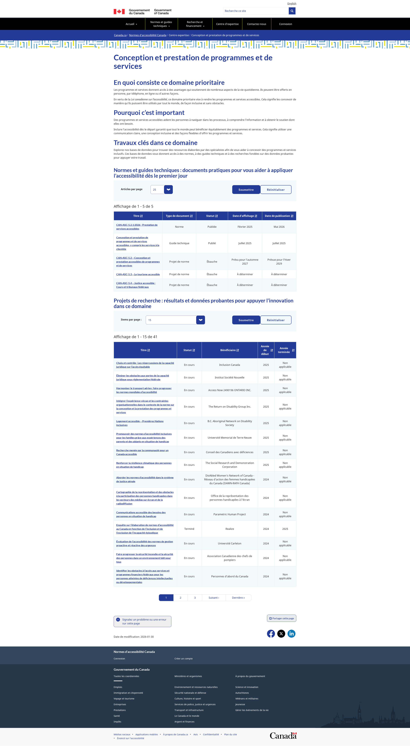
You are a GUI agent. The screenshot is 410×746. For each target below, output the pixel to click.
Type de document (177, 216)
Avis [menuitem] (195, 734)
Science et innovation (246, 687)
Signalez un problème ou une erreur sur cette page (144, 621)
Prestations (120, 710)
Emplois (118, 687)
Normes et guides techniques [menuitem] (161, 24)
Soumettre (246, 189)
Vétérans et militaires (246, 698)
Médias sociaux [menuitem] (122, 734)
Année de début (265, 350)
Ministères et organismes (188, 676)
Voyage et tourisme (124, 698)
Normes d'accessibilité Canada (147, 35)
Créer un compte (184, 658)
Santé (117, 715)
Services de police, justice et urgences (195, 704)
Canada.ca (120, 35)
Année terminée (284, 350)
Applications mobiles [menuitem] (146, 734)
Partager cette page (283, 618)
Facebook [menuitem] (271, 634)
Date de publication (277, 216)
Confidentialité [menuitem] (211, 734)
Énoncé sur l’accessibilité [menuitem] (130, 738)
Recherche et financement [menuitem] (195, 24)
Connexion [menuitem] (285, 24)
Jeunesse (240, 704)
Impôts (117, 721)
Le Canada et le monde (187, 715)
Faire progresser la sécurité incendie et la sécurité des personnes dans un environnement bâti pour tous (144, 558)
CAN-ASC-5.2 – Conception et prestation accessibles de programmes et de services (138, 261)
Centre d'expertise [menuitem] (227, 24)
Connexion (119, 658)
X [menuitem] (281, 634)
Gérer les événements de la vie (252, 710)
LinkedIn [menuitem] (291, 634)
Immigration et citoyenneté (128, 692)
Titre (136, 216)
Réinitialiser (276, 189)
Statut (210, 216)
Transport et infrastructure (189, 710)
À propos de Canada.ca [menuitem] (175, 734)
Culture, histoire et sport (188, 698)
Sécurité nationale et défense (190, 692)
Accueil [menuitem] (130, 24)
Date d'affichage (243, 216)
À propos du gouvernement (250, 676)
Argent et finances (184, 721)
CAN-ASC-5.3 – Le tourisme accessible (138, 274)
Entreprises (120, 704)
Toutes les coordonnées (126, 676)
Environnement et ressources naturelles (196, 687)
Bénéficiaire (228, 350)
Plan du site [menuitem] (230, 734)
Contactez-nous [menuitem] (256, 24)
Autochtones (242, 692)
